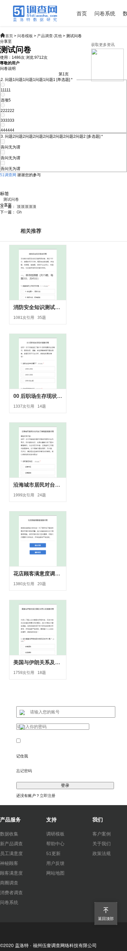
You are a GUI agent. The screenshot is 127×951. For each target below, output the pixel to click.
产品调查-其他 (49, 36)
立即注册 (47, 795)
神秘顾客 (9, 863)
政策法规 (101, 853)
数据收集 (9, 833)
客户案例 (101, 833)
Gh (19, 212)
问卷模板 (25, 36)
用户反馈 (55, 863)
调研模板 (55, 833)
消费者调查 (11, 892)
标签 (4, 193)
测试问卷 (11, 199)
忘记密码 (24, 771)
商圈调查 (9, 882)
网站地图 (55, 873)
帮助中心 (55, 843)
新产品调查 (11, 843)
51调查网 (8, 175)
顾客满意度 (11, 873)
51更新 (53, 853)
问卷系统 (104, 13)
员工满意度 (11, 853)
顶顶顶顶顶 (26, 206)
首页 (82, 13)
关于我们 (101, 843)
